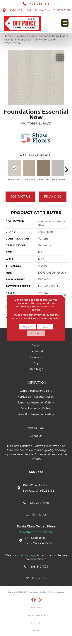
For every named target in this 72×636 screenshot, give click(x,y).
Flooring (19, 35)
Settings (36, 333)
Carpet (31, 35)
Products (44, 35)
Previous (5, 168)
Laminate (36, 357)
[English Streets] (58, 168)
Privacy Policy (36, 623)
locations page (26, 555)
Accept (27, 326)
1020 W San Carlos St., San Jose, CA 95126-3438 (40, 10)
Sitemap (36, 630)
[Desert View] (43, 168)
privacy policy (41, 314)
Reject (45, 326)
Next (66, 168)
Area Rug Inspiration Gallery (36, 414)
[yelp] (40, 600)
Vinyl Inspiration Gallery (36, 408)
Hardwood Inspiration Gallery (36, 396)
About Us (36, 436)
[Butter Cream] (29, 168)
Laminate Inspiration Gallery (36, 402)
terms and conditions (24, 317)
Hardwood (36, 351)
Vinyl (36, 363)
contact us (39, 514)
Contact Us (20, 196)
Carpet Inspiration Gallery (36, 390)
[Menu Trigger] (64, 23)
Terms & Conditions (36, 615)
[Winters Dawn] (14, 168)
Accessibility (36, 608)
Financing (52, 196)
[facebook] (33, 600)
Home (8, 35)
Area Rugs (36, 369)
